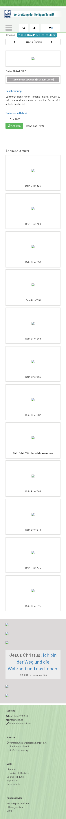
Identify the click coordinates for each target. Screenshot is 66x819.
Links (9, 810)
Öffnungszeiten (15, 807)
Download (30, 79)
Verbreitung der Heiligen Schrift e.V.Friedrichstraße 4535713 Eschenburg (28, 746)
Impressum (12, 780)
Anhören (15, 125)
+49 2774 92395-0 (19, 716)
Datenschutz (13, 784)
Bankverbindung (15, 776)
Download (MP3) (35, 125)
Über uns (11, 769)
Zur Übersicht (35, 41)
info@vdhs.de (16, 719)
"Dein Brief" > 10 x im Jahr (37, 35)
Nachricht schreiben (20, 723)
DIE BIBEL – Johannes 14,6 (33, 675)
